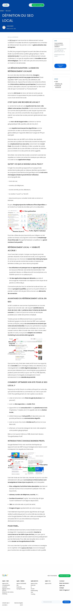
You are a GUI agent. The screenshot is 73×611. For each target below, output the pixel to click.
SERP (56, 81)
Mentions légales (18, 603)
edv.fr (21, 605)
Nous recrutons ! (64, 583)
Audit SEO (4, 587)
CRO (32, 592)
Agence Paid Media (21, 583)
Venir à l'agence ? (64, 590)
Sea (17, 585)
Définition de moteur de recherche (58, 85)
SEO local (12, 40)
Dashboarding (34, 590)
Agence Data (34, 583)
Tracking (33, 594)
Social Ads (19, 587)
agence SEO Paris (26, 548)
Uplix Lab (62, 585)
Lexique (61, 588)
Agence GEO (48, 583)
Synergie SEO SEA (21, 588)
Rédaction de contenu (7, 592)
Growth (32, 588)
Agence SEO (5, 583)
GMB (16, 240)
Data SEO (33, 585)
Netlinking (4, 594)
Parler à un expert (37, 5)
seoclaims (4, 605)
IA (31, 587)
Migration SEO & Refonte (6, 589)
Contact (61, 581)
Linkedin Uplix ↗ (6, 603)
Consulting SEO (6, 585)
